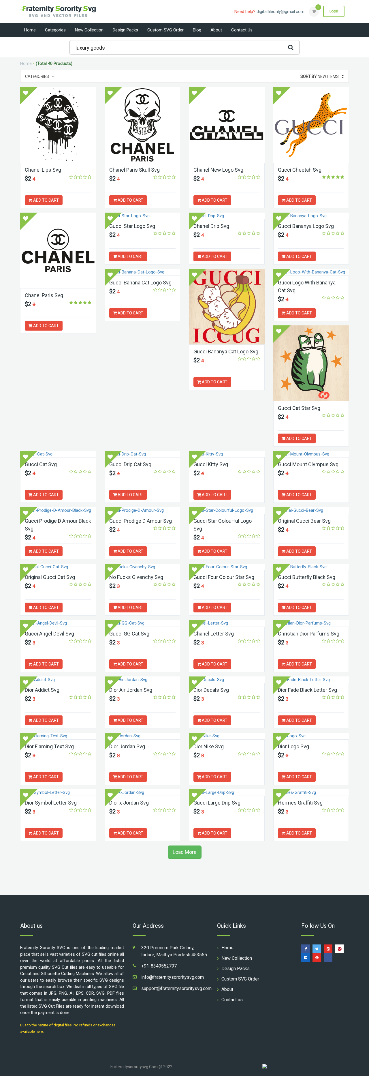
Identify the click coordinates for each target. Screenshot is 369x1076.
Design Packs (125, 30)
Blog (197, 30)
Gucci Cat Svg (41, 464)
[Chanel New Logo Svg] (227, 125)
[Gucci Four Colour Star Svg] (227, 567)
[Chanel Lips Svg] (58, 125)
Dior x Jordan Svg (129, 803)
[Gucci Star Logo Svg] (142, 216)
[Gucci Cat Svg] (58, 454)
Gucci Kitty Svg (210, 464)
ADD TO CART (45, 200)
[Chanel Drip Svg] (227, 216)
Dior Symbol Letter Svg (51, 803)
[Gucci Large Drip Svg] (227, 792)
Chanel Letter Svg (213, 634)
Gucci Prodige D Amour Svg (140, 521)
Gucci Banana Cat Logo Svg (140, 283)
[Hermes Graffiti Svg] (311, 792)
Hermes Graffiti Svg (300, 803)
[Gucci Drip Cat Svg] (142, 454)
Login (334, 11)
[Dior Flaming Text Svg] (58, 736)
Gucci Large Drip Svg (216, 803)
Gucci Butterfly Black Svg (306, 577)
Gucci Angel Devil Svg (49, 634)
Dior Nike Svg (208, 746)
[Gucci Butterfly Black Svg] (311, 567)
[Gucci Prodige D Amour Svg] (142, 510)
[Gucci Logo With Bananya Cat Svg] (311, 272)
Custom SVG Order (165, 30)
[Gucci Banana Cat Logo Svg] (142, 272)
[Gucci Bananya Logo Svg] (311, 216)
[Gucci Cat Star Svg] (311, 363)
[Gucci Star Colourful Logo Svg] (227, 510)
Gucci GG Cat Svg (129, 634)
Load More (185, 852)
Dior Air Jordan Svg (130, 690)
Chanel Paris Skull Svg (134, 170)
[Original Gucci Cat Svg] (58, 567)
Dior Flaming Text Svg (49, 746)
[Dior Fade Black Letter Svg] (311, 679)
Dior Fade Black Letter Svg (307, 690)
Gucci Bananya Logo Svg (306, 226)
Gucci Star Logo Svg (132, 226)
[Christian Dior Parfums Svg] (311, 623)
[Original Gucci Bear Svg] (311, 510)
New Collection (89, 30)
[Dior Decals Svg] (227, 679)
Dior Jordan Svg (127, 746)
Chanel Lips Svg (43, 170)
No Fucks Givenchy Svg (136, 577)
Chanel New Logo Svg (218, 170)
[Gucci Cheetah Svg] (311, 125)
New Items (319, 76)
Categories (55, 30)
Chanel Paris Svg (44, 295)
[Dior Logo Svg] (311, 736)
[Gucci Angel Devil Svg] (58, 623)
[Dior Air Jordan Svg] (142, 679)
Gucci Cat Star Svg (299, 408)
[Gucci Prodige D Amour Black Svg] (58, 510)
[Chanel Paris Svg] (58, 250)
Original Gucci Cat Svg (50, 577)
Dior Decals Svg (211, 690)
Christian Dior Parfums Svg (308, 634)
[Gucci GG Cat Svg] (142, 623)
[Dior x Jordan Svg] (142, 792)
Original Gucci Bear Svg (304, 521)
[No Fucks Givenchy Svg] (142, 567)
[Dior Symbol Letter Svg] (58, 792)
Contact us (242, 30)
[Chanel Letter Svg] (227, 623)
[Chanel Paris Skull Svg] (142, 125)
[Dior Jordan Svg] (142, 736)
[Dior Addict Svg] (58, 679)
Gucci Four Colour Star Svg (223, 577)
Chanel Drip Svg (211, 226)
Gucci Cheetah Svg (299, 170)
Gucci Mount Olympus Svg (308, 464)
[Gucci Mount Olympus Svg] (311, 454)
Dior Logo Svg (293, 746)
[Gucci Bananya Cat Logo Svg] (227, 306)
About (216, 30)
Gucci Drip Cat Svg (130, 464)
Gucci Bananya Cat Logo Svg (225, 351)
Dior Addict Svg (42, 690)
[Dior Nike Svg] (227, 736)
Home (30, 30)
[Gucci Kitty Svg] (227, 454)
